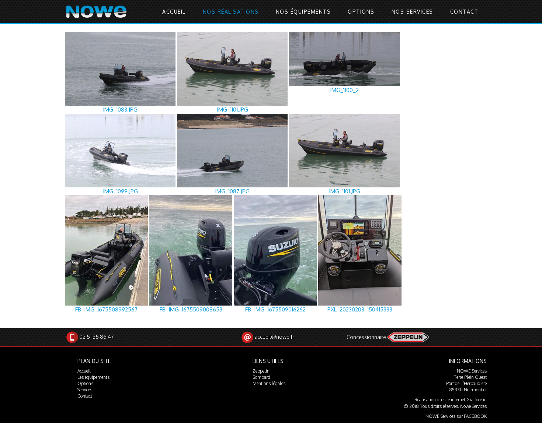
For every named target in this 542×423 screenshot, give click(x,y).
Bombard (261, 377)
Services (84, 389)
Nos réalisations (231, 11)
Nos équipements (303, 11)
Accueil (174, 11)
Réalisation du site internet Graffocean (450, 399)
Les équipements (93, 377)
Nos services (412, 11)
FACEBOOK (475, 416)
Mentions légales (269, 383)
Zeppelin (261, 371)
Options (361, 11)
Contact (464, 11)
